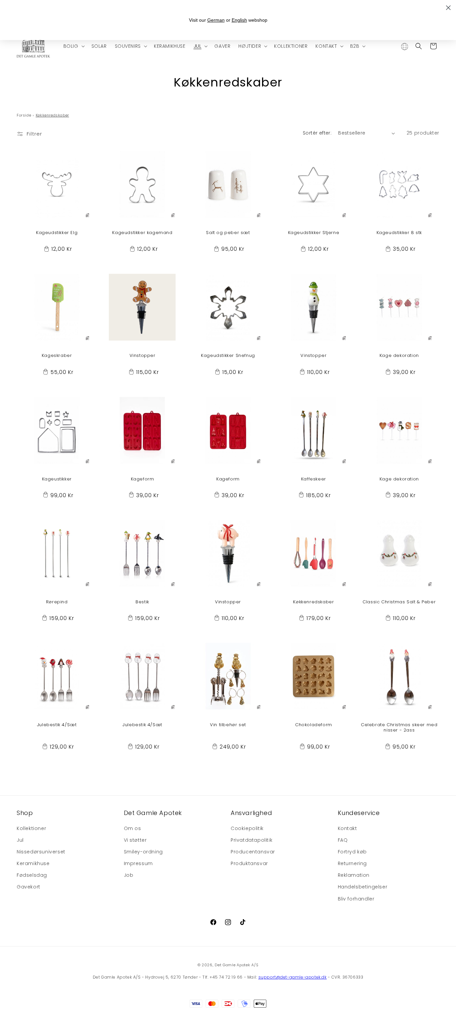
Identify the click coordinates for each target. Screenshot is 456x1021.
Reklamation (354, 875)
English (239, 20)
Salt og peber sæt (228, 233)
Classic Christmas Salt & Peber (399, 602)
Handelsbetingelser (363, 887)
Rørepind (57, 602)
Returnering (352, 863)
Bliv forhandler (356, 898)
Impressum (138, 863)
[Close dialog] (448, 8)
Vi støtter (135, 840)
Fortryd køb (352, 851)
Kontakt (347, 828)
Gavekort (28, 887)
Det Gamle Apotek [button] (153, 813)
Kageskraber (57, 356)
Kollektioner (31, 828)
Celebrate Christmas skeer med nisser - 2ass (399, 728)
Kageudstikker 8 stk (399, 233)
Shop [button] (25, 813)
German (216, 20)
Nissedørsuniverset (41, 851)
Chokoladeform (313, 725)
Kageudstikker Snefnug (228, 356)
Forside (24, 115)
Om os (132, 828)
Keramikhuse (33, 863)
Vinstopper (143, 356)
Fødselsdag (32, 875)
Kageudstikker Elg (56, 233)
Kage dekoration (399, 356)
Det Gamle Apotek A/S (236, 965)
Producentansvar (253, 851)
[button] (73, 46)
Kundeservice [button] (359, 813)
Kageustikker (57, 479)
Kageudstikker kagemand (142, 233)
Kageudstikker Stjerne (313, 233)
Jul (20, 840)
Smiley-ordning (143, 851)
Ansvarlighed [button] (251, 813)
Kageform (142, 479)
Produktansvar (249, 863)
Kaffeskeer (313, 479)
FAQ (343, 840)
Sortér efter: (317, 133)
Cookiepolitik (247, 828)
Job (129, 875)
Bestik (142, 602)
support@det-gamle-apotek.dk (292, 977)
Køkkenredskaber (313, 602)
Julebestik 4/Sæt (57, 725)
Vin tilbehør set (228, 725)
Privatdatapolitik (251, 840)
